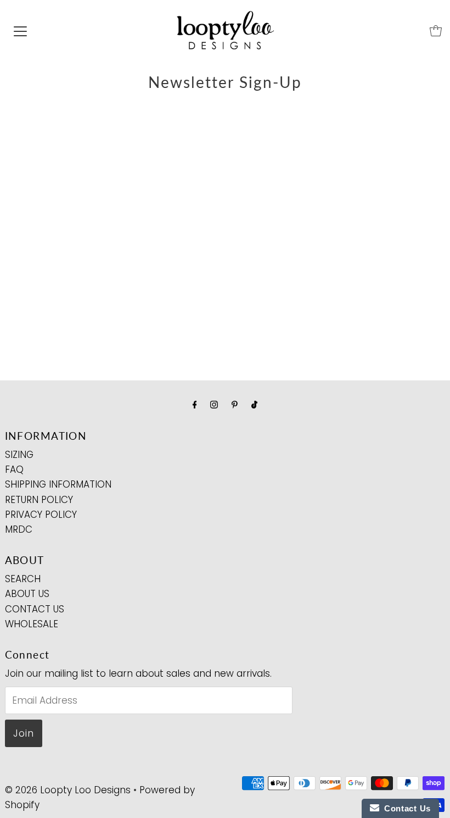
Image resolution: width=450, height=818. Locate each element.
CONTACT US (34, 609)
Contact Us (405, 808)
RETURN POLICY (39, 499)
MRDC (18, 529)
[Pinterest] (235, 404)
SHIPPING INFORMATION (58, 484)
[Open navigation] (20, 31)
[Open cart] (436, 30)
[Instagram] (214, 404)
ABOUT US (27, 593)
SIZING (19, 454)
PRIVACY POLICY (41, 514)
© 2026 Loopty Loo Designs (68, 790)
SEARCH (23, 578)
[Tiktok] (254, 404)
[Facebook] (195, 404)
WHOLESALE (31, 624)
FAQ (14, 469)
